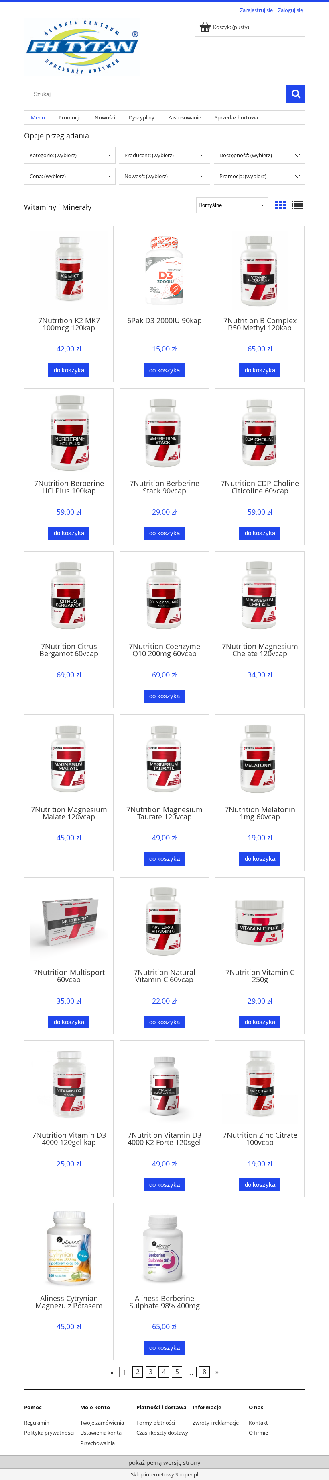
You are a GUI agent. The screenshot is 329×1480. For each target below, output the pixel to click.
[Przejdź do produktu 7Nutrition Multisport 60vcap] (69, 922)
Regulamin (36, 1422)
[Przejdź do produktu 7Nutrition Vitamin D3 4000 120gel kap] (69, 1085)
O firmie (258, 1432)
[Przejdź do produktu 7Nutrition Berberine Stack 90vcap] (164, 433)
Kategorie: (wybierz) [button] (53, 155)
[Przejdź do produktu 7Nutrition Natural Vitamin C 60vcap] (164, 922)
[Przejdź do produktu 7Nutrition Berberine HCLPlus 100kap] (69, 433)
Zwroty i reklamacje (216, 1422)
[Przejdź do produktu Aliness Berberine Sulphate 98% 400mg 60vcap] (164, 1248)
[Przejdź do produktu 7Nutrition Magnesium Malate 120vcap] (69, 759)
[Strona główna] (82, 45)
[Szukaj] (295, 94)
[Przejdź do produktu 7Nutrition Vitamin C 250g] (260, 922)
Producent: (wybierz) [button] (149, 155)
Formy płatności (155, 1422)
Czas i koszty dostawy (162, 1432)
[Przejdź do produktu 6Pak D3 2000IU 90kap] (164, 270)
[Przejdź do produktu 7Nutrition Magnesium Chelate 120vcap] (260, 596)
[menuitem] (38, 118)
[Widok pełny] (297, 205)
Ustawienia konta (101, 1432)
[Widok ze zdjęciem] (280, 205)
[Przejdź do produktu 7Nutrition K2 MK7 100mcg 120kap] (69, 270)
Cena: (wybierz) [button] (48, 176)
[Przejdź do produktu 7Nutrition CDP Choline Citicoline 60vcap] (260, 433)
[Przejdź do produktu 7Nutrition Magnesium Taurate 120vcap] (164, 759)
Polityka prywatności (49, 1432)
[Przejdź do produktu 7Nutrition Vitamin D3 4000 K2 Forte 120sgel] (164, 1085)
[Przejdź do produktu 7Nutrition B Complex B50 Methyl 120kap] (260, 270)
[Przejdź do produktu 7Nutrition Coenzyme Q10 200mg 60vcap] (164, 596)
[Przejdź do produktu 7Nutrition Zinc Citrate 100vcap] (260, 1085)
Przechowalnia (97, 1443)
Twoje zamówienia (102, 1422)
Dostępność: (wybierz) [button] (245, 155)
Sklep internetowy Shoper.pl (164, 1474)
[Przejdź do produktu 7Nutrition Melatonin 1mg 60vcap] (260, 759)
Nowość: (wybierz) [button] (146, 176)
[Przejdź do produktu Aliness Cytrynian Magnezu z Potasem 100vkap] (69, 1248)
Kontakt (258, 1422)
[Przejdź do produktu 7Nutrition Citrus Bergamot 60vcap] (69, 596)
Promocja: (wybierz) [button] (242, 176)
